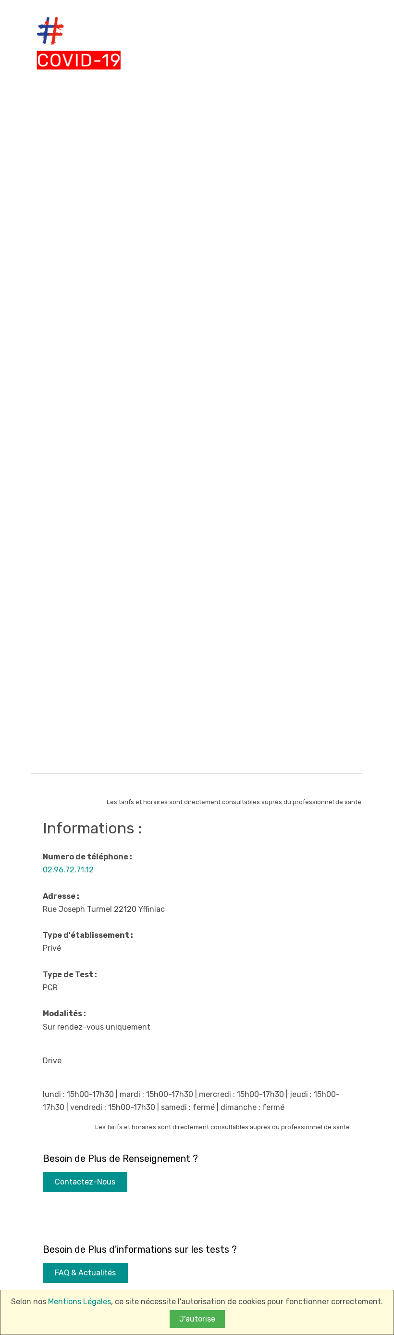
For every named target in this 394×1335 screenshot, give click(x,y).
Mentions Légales (79, 1301)
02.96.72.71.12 (68, 869)
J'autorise (197, 1318)
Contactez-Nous (85, 1181)
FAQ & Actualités (85, 1272)
